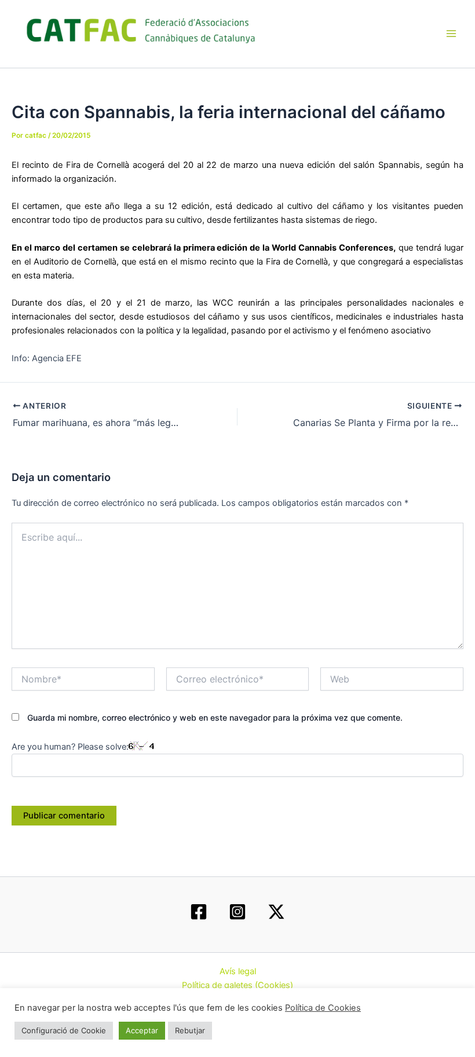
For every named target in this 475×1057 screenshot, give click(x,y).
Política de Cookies (323, 1008)
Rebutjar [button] (190, 1030)
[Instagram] (237, 911)
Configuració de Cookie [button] (63, 1030)
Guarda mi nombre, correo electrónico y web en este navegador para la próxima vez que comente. (215, 717)
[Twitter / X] (276, 911)
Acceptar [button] (142, 1030)
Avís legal (238, 971)
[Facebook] (198, 911)
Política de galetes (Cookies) (237, 985)
